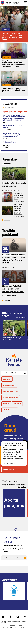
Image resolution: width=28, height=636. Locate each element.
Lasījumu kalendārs (9, 107)
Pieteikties (25, 558)
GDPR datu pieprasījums (15, 627)
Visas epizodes (21, 317)
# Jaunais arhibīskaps (10, 397)
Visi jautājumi (22, 487)
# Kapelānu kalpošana (10, 391)
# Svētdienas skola (9, 410)
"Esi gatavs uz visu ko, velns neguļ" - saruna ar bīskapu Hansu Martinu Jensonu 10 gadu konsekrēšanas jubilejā (14, 63)
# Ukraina (6, 404)
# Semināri (7, 379)
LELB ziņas (6, 29)
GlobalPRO (12, 625)
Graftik (20, 625)
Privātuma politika (5, 627)
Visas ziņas (7, 220)
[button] (25, 2)
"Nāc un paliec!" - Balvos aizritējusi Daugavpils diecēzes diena (13, 90)
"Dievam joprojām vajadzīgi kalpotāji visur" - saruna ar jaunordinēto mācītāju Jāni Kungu (12, 36)
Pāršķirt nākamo (8, 469)
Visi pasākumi (7, 300)
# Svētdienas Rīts (9, 385)
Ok (25, 372)
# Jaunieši (17, 404)
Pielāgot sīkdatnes (9, 629)
